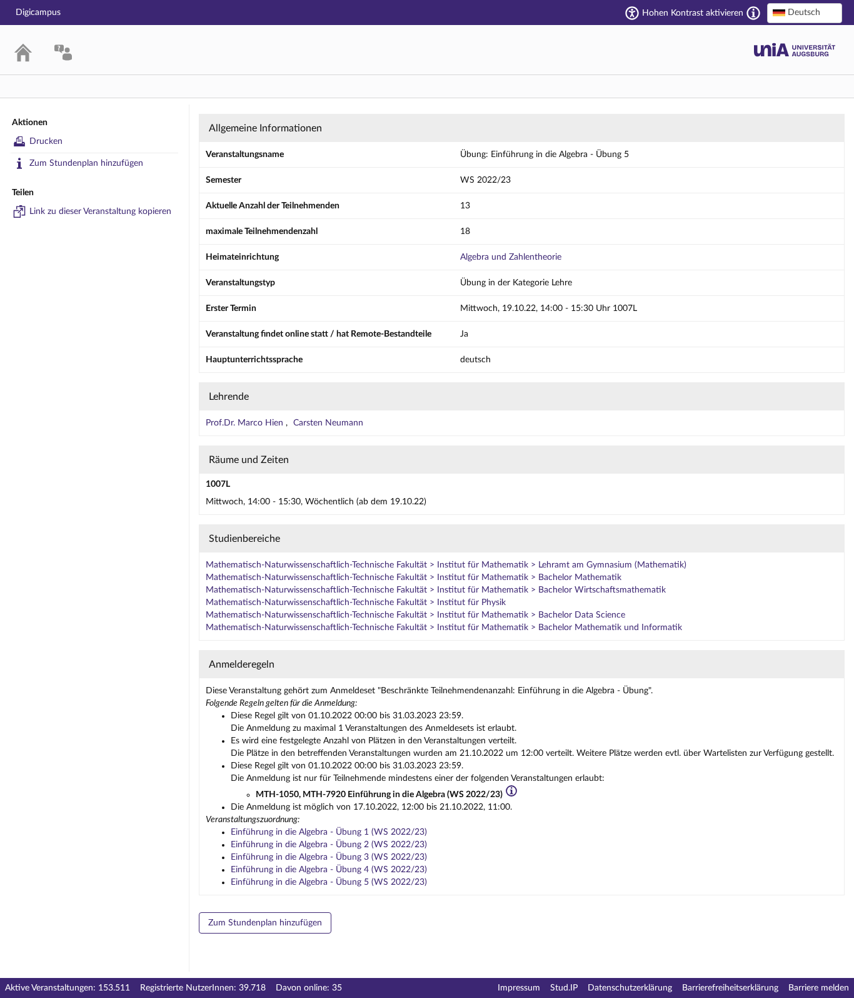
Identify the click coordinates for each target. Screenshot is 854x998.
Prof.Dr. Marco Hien (246, 423)
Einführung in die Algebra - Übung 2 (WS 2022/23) (329, 844)
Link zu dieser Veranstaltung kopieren (100, 211)
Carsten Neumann (328, 423)
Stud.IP (564, 988)
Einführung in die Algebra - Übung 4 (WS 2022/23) (329, 869)
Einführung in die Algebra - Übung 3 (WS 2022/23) (329, 857)
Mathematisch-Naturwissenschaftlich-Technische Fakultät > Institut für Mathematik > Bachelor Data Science (415, 615)
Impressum (519, 988)
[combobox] (804, 13)
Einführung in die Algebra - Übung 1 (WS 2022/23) (329, 832)
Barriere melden (818, 988)
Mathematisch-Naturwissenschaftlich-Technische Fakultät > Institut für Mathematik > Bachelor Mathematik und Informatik (444, 627)
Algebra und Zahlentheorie (510, 257)
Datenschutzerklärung (630, 988)
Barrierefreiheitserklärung (730, 988)
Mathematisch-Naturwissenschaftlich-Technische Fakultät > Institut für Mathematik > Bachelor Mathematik (413, 577)
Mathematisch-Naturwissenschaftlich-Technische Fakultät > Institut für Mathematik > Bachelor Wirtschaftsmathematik (436, 590)
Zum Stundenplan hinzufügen (86, 163)
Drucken (46, 141)
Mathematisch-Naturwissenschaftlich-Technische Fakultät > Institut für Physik (356, 602)
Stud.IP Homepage (794, 49)
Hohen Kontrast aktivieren (692, 13)
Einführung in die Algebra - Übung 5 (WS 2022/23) (329, 882)
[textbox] (804, 12)
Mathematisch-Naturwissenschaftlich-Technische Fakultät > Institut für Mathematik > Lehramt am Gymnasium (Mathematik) (446, 565)
